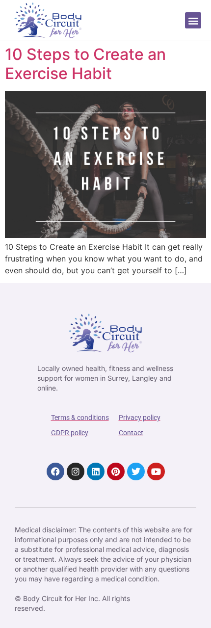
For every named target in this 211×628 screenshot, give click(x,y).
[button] (193, 20)
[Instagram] (75, 471)
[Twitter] (136, 471)
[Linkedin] (96, 471)
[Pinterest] (116, 471)
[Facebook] (55, 471)
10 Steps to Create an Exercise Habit (85, 63)
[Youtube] (156, 471)
